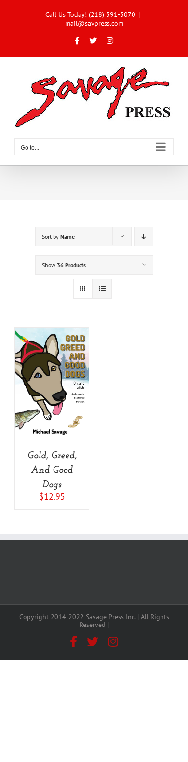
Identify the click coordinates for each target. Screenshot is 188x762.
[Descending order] (143, 236)
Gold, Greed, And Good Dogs (52, 470)
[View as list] (102, 288)
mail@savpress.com (94, 23)
